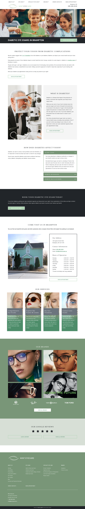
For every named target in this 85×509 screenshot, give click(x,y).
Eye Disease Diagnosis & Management (50, 471)
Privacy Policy (10, 471)
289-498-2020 (72, 6)
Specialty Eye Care (33, 2)
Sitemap (9, 468)
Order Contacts (57, 2)
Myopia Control (46, 475)
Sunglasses (63, 468)
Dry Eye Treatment (47, 468)
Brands (46, 2)
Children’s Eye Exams (30, 470)
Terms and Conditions (12, 473)
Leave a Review (25, 436)
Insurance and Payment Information (15, 481)
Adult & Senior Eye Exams (31, 468)
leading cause (71, 60)
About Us (11, 2)
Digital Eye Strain (46, 470)
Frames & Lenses (64, 470)
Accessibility (10, 470)
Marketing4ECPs (40, 507)
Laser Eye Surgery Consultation (49, 473)
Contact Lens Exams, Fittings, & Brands (33, 471)
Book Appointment (71, 2)
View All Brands (42, 410)
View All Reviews (60, 436)
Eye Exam (21, 2)
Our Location (10, 477)
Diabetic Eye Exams (29, 473)
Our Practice (10, 475)
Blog (9, 479)
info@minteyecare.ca (61, 251)
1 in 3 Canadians (26, 55)
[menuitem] (11, 1)
